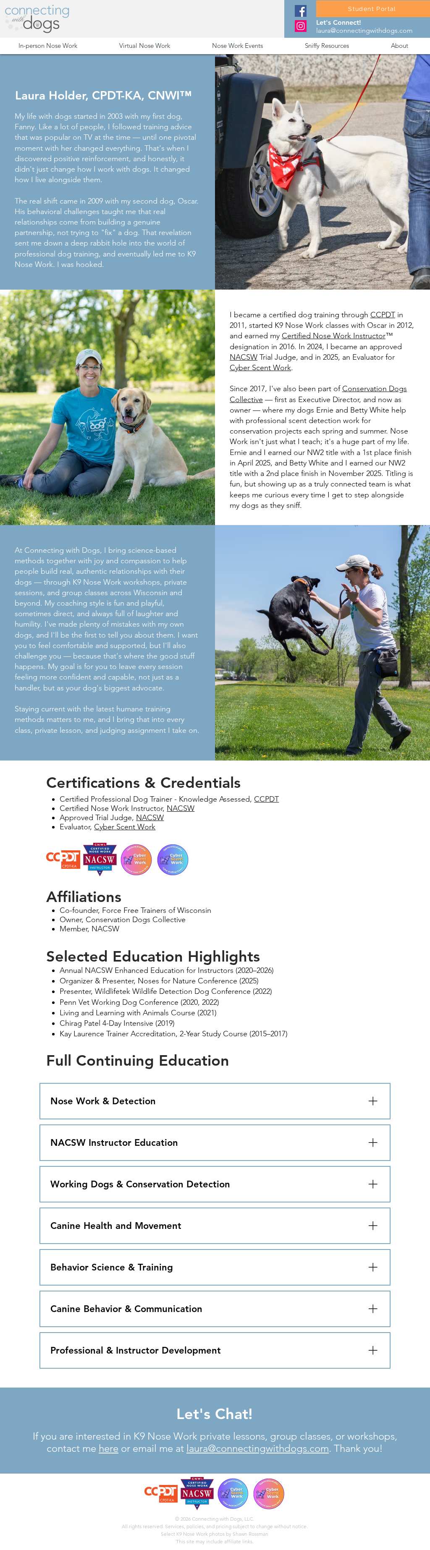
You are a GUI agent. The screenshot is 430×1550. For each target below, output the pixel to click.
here (108, 1448)
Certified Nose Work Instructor (333, 335)
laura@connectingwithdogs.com (364, 30)
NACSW (243, 357)
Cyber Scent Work (260, 367)
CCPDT (382, 314)
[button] (62, 45)
